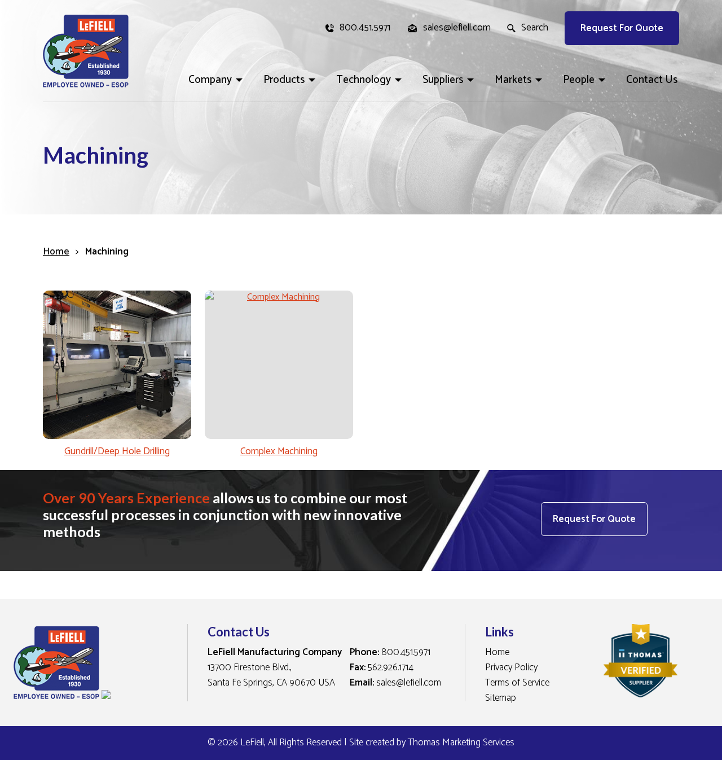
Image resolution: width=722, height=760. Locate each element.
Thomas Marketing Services (461, 742)
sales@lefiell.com (408, 683)
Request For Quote (621, 28)
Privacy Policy (511, 667)
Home (56, 252)
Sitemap (500, 698)
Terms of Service (517, 683)
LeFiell (252, 742)
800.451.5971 (405, 652)
